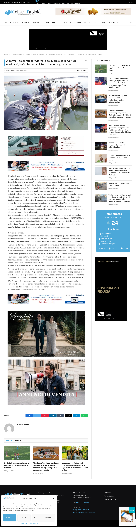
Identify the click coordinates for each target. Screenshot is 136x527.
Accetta (10, 518)
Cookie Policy (24, 523)
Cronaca (36, 22)
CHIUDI (132, 510)
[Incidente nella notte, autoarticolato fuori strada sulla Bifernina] (101, 146)
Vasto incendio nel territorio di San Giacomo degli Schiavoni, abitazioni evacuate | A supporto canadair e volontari (119, 198)
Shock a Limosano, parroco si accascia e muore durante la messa (119, 158)
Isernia (87, 22)
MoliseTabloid (10, 70)
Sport (95, 22)
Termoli (85, 70)
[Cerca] (131, 22)
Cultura (46, 22)
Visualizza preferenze (43, 518)
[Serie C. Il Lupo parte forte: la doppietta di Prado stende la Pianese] (17, 453)
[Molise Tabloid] (25, 11)
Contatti (112, 22)
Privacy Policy (34, 523)
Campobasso (75, 22)
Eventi (103, 22)
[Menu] (6, 22)
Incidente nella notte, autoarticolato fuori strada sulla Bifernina (118, 145)
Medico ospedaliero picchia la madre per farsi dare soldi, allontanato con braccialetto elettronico (119, 172)
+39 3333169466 (82, 502)
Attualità (25, 22)
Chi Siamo (14, 22)
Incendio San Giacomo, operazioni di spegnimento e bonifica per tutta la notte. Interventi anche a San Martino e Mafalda (59, 3)
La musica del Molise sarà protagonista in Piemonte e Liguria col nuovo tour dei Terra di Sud (75, 466)
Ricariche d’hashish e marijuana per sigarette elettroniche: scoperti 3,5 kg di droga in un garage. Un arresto (46, 466)
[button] (54, 498)
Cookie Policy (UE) (110, 499)
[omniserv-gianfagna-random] (46, 170)
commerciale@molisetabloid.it (84, 512)
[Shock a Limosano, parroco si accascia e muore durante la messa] (101, 158)
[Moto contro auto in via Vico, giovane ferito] (101, 186)
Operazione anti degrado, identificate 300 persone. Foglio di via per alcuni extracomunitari (117, 99)
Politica (55, 22)
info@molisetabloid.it (81, 510)
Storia (64, 22)
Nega (24, 518)
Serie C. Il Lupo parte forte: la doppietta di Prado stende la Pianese (16, 465)
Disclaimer (107, 493)
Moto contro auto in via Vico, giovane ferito (118, 185)
